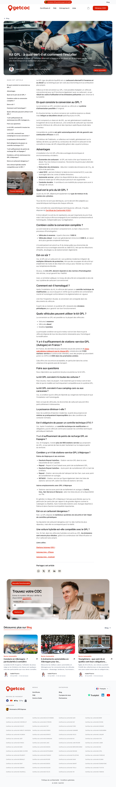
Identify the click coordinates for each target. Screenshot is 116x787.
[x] (44, 571)
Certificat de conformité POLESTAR (69, 755)
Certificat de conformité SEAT (14, 763)
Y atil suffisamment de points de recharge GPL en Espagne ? (18, 150)
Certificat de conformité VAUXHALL (16, 771)
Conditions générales (67, 780)
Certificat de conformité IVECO (67, 734)
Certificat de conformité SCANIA (94, 759)
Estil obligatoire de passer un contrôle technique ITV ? (17, 144)
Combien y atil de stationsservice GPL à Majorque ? (18, 156)
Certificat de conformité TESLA (67, 767)
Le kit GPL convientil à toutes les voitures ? (18, 129)
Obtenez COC (100, 8)
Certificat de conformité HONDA (41, 730)
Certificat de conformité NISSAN (68, 751)
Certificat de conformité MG (93, 747)
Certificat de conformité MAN (14, 747)
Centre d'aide (37, 698)
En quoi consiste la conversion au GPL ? (18, 86)
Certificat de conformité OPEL (93, 751)
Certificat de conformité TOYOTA (94, 767)
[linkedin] (54, 571)
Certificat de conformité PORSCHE (95, 755)
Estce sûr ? (11, 104)
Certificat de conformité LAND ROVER (69, 742)
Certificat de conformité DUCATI (15, 726)
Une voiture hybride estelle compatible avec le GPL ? (16, 166)
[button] (102, 688)
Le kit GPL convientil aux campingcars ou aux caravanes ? (18, 135)
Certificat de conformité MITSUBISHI (42, 751)
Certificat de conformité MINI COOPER (17, 751)
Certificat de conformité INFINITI (41, 734)
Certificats (36, 692)
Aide (74, 8)
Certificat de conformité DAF (67, 722)
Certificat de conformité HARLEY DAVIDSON (18, 730)
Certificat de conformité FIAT (40, 726)
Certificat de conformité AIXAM (14, 718)
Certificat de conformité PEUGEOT (15, 755)
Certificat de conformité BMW (93, 718)
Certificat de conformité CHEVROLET (16, 722)
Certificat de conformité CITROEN (41, 722)
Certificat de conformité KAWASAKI (42, 738)
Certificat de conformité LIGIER (94, 742)
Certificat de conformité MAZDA (41, 747)
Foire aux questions (13, 124)
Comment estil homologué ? (16, 108)
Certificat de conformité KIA (66, 738)
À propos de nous (65, 695)
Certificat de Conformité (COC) (58, 210)
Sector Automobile (10, 656)
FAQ (54, 8)
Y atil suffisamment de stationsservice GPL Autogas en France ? (18, 119)
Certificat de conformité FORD (67, 726)
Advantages (11, 91)
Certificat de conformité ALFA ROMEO (43, 718)
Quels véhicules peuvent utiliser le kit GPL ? (20, 113)
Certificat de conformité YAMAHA (94, 771)
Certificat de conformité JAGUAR (94, 734)
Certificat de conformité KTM (93, 738)
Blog (60, 692)
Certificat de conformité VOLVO (41, 771)
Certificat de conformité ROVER (41, 759)
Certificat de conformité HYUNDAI (15, 734)
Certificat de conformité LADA (40, 742)
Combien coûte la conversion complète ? (17, 100)
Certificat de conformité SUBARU (15, 767)
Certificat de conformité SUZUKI (41, 767)
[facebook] (49, 571)
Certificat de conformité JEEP (14, 738)
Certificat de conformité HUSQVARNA (95, 730)
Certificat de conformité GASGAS (94, 726)
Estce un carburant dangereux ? (18, 161)
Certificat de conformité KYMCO (15, 742)
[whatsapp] (38, 571)
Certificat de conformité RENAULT (15, 759)
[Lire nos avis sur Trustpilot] (93, 695)
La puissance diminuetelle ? (16, 139)
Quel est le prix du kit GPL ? (16, 95)
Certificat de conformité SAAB (67, 759)
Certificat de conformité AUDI (67, 718)
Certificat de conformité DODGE (94, 722)
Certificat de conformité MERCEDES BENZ (70, 747)
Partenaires (63, 698)
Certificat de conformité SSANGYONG (95, 763)
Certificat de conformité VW (66, 771)
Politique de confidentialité (50, 780)
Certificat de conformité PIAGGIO (41, 755)
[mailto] (59, 571)
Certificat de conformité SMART (68, 763)
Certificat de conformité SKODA (41, 763)
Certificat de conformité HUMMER (68, 730)
